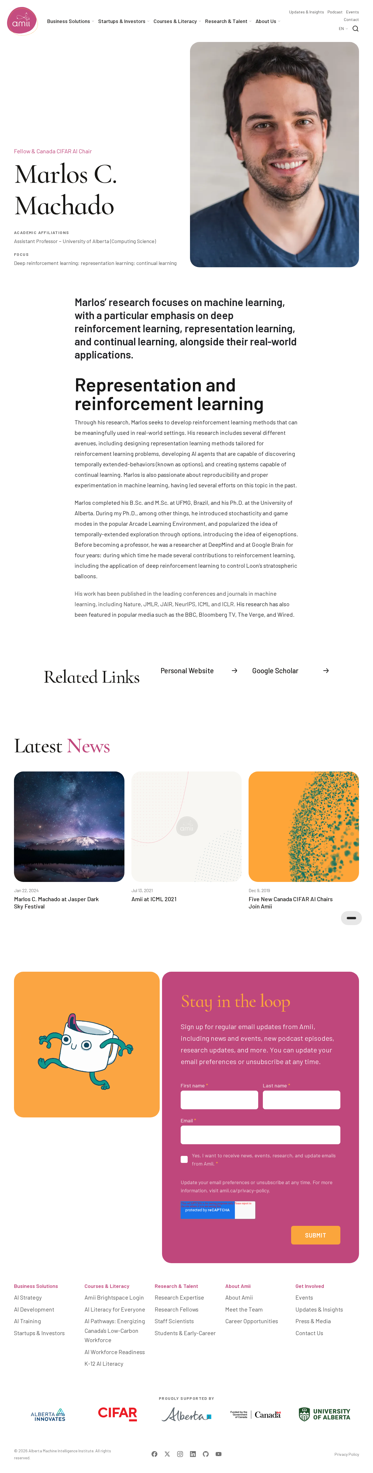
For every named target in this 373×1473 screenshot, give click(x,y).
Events (352, 12)
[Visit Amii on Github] (206, 1454)
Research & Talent (176, 1286)
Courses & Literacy (107, 1286)
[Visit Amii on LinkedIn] (193, 1454)
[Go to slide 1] (351, 918)
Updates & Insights (306, 12)
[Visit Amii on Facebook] (154, 1454)
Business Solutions (36, 1286)
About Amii (238, 1286)
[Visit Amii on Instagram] (180, 1454)
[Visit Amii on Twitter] (167, 1454)
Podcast (335, 12)
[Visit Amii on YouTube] (218, 1454)
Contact (351, 19)
